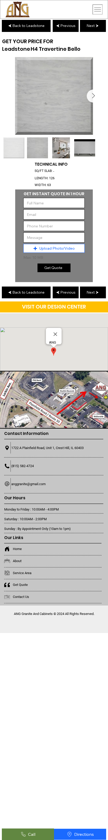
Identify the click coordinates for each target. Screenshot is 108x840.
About (17, 561)
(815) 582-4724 (22, 466)
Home (17, 549)
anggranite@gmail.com (28, 484)
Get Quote (20, 585)
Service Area (22, 573)
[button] (54, 248)
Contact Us (21, 597)
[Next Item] (93, 96)
